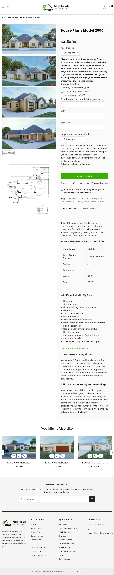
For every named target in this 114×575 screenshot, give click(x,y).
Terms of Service (38, 555)
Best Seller (77, 201)
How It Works (37, 532)
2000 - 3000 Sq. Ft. (90, 198)
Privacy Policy (37, 551)
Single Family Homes (93, 201)
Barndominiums (66, 543)
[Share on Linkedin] (81, 183)
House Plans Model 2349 (95, 462)
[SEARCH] (8, 7)
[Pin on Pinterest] (77, 183)
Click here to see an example (75, 348)
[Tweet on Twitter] (73, 183)
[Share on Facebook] (70, 183)
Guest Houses (65, 539)
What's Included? (39, 547)
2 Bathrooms (73, 198)
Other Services (37, 536)
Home (4, 17)
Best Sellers (13, 17)
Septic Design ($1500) (74, 95)
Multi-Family (64, 532)
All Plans (63, 524)
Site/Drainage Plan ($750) (76, 91)
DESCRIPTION (69, 208)
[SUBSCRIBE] (92, 499)
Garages (63, 536)
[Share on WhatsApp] (84, 183)
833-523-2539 (97, 524)
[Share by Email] (88, 183)
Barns (61, 555)
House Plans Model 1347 (57, 462)
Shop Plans (36, 528)
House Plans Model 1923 (19, 462)
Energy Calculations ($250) (77, 87)
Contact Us (36, 539)
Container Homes (67, 551)
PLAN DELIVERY (89, 208)
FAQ (32, 543)
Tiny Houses (64, 547)
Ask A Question (100, 183)
